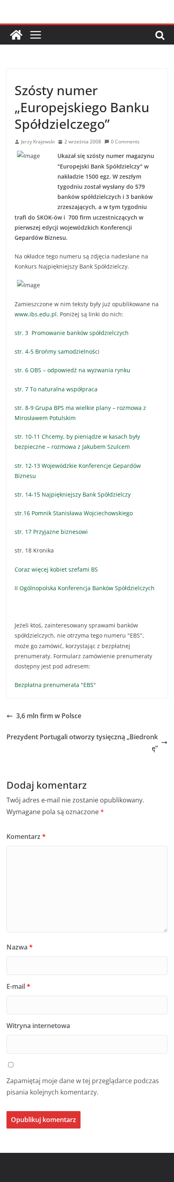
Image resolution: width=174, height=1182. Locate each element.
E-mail (18, 986)
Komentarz (26, 836)
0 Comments (125, 141)
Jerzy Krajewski (38, 141)
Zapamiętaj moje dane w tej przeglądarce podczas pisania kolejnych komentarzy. (82, 1086)
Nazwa (19, 947)
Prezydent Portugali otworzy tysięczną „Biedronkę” (82, 742)
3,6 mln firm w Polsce (48, 715)
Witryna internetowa (38, 1025)
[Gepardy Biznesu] (16, 35)
